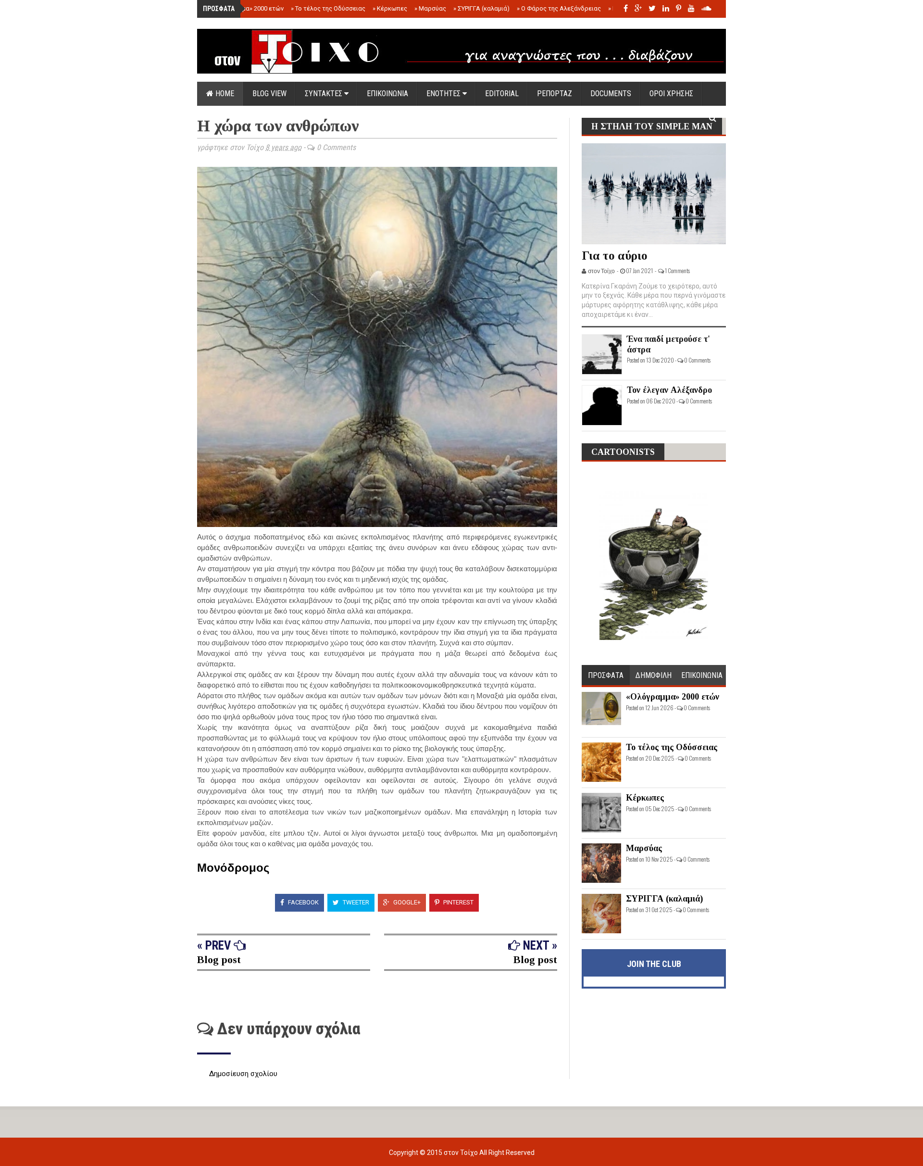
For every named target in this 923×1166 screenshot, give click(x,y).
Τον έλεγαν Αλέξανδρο (669, 390)
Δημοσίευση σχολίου (243, 1073)
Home (223, 93)
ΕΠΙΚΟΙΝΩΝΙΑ (387, 93)
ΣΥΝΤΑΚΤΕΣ (324, 93)
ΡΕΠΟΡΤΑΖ (554, 93)
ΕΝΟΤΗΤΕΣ (444, 93)
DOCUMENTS (610, 93)
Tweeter (355, 902)
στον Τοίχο (461, 1152)
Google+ (406, 902)
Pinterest (458, 902)
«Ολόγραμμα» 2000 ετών (246, 8)
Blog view (269, 93)
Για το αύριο (615, 255)
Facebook (303, 902)
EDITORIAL (502, 93)
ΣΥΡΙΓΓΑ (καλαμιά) (481, 8)
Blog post (219, 959)
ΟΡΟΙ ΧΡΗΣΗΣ (671, 93)
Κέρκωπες (390, 8)
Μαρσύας (430, 8)
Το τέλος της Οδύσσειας (328, 8)
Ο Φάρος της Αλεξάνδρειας (559, 8)
